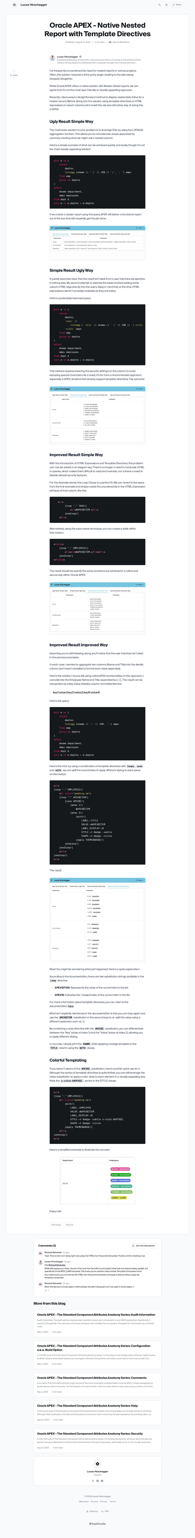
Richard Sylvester (53, 1252)
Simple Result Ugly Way (22, 79)
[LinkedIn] (80, 56)
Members (83, 1501)
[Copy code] (142, 158)
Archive (94, 1501)
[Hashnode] (102, 1481)
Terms (113, 1501)
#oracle (69, 1225)
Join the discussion (145, 1246)
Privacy (103, 1501)
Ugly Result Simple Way (22, 75)
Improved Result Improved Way (19, 92)
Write (178, 5)
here (71, 1006)
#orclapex (56, 1225)
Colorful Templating (20, 97)
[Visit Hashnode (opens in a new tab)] (97, 1524)
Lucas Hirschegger (34, 4)
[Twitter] (93, 1481)
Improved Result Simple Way (22, 85)
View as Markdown (120, 42)
